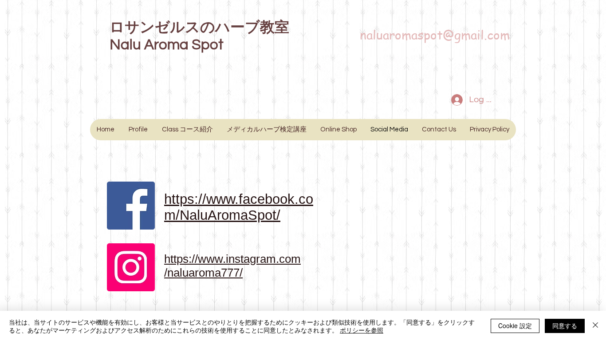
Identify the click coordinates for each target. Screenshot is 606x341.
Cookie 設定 (515, 325)
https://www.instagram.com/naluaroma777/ (232, 265)
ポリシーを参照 (361, 329)
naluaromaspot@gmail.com (435, 35)
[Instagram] (131, 267)
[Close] (595, 326)
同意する (564, 325)
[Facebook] (131, 206)
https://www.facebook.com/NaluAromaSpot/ (238, 207)
